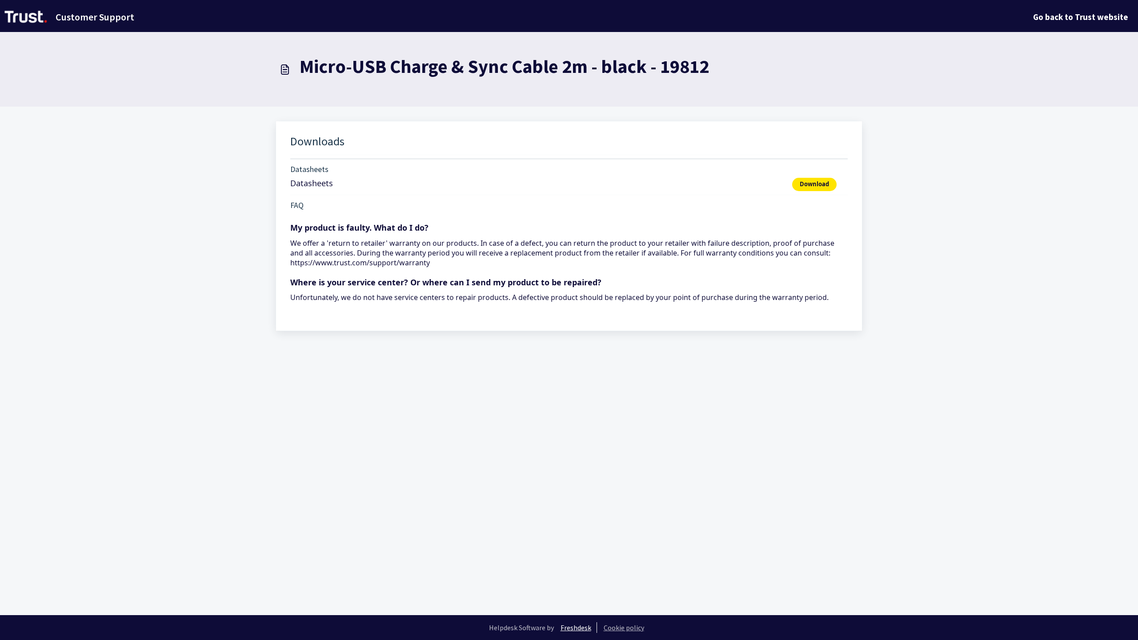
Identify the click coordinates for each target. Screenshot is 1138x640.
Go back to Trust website (1080, 17)
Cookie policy (624, 627)
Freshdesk (576, 627)
